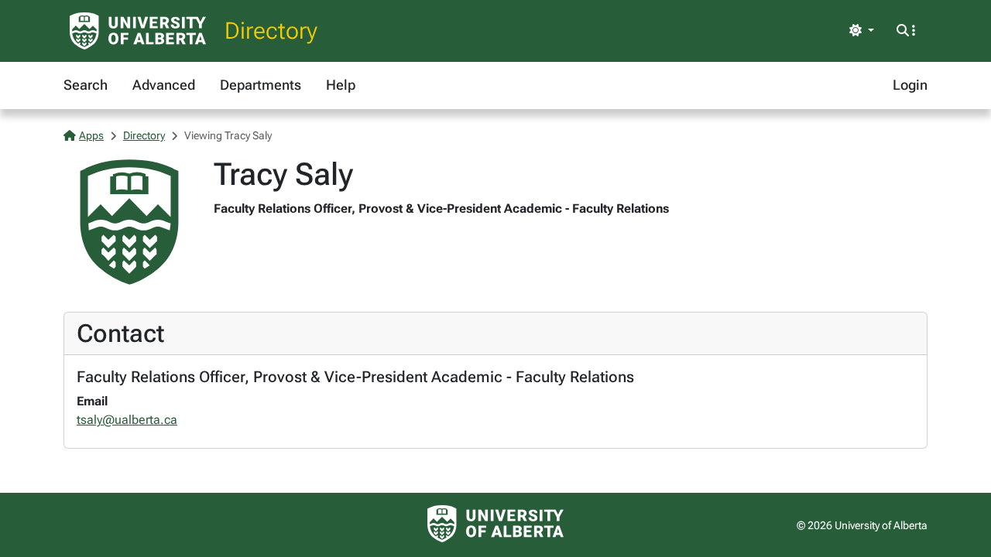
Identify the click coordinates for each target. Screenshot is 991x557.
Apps (91, 135)
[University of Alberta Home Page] (137, 31)
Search (85, 85)
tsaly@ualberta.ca (127, 419)
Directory (271, 30)
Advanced (163, 85)
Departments (260, 85)
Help (340, 85)
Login (910, 85)
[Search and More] (905, 31)
